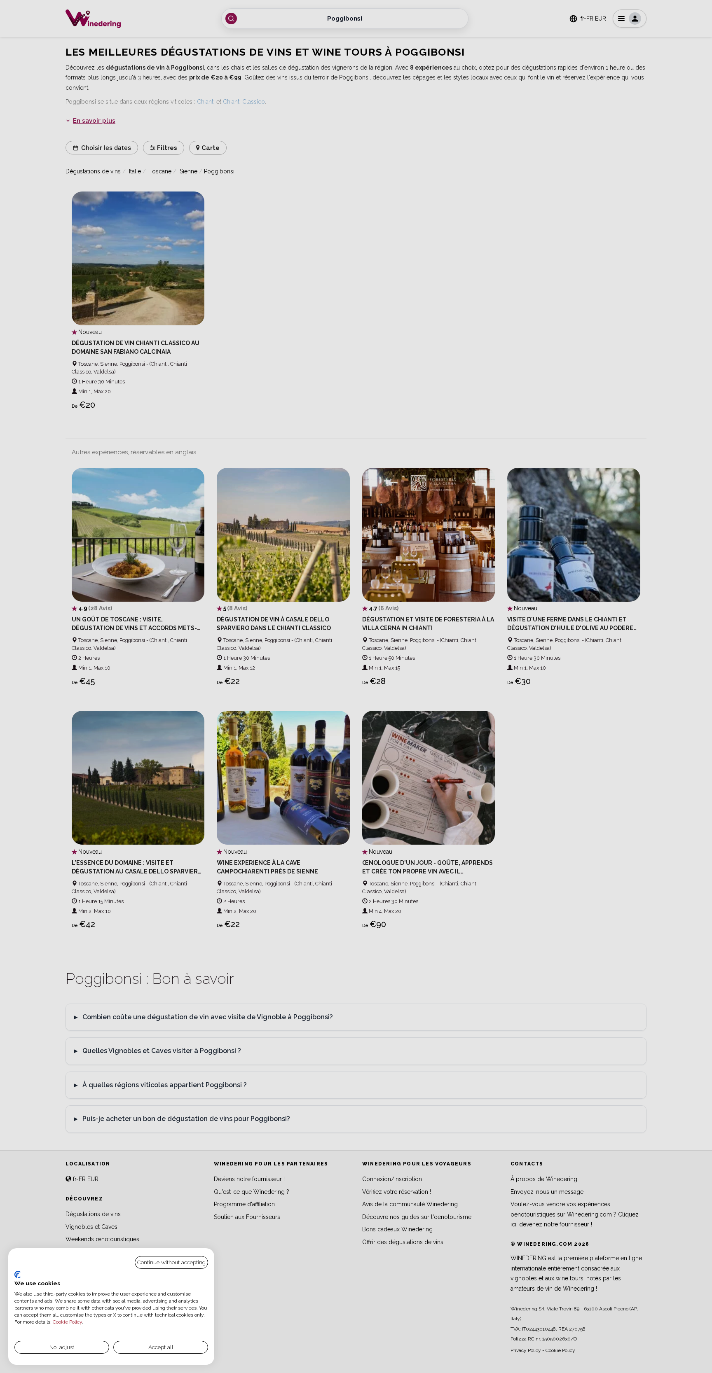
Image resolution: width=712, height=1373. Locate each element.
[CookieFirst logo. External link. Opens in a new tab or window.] (17, 1274)
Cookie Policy (67, 1322)
